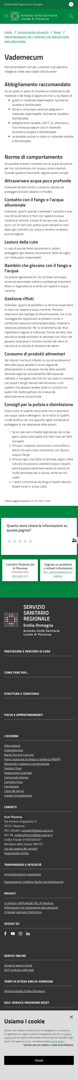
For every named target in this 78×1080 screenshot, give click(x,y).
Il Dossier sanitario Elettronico (23, 912)
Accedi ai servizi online (18, 965)
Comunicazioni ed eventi (33, 32)
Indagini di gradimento (18, 795)
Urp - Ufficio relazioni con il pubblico (58, 574)
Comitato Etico (13, 782)
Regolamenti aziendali (18, 773)
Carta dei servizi (14, 791)
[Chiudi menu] (64, 8)
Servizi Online (15, 956)
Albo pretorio (12, 745)
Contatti (10, 807)
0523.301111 (20, 576)
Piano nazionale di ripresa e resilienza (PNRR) (32, 759)
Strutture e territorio (21, 694)
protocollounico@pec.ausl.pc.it (34, 835)
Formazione (11, 786)
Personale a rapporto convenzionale (26, 763)
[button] (71, 16)
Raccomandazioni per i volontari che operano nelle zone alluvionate (37, 38)
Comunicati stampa (16, 777)
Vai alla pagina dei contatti (20, 848)
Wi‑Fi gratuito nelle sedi (19, 970)
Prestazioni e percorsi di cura (27, 651)
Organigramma (13, 750)
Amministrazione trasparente (22, 874)
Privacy (10, 893)
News (57, 32)
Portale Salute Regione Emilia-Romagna (23, 4)
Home (8, 32)
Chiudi (39, 1060)
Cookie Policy (57, 1041)
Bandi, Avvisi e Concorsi (19, 754)
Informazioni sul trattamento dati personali (31, 907)
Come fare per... (16, 672)
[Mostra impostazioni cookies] (74, 540)
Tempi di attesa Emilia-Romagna (24, 991)
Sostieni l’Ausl (13, 768)
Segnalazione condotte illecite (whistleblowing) (33, 882)
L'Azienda (11, 736)
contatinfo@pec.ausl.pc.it (37, 830)
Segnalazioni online (16, 853)
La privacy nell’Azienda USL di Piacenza (28, 903)
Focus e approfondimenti (23, 715)
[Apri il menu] (6, 16)
